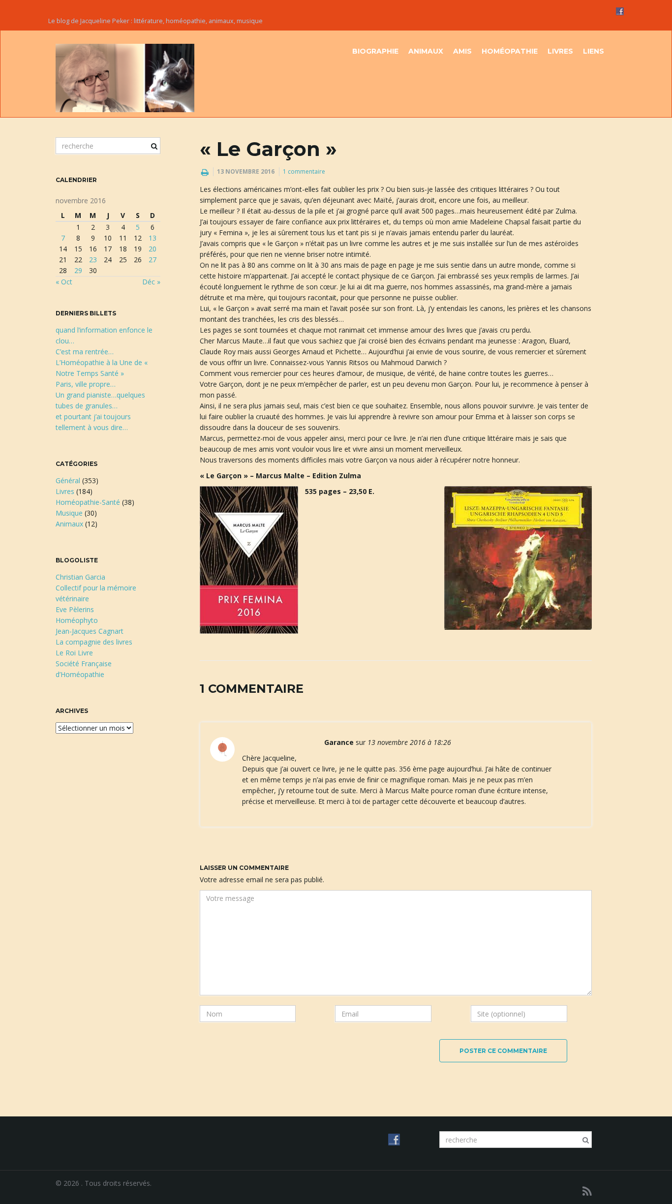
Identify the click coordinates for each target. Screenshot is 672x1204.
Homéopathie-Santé (88, 502)
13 (152, 238)
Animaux (425, 51)
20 (152, 248)
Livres (560, 51)
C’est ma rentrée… (85, 351)
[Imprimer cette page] (205, 172)
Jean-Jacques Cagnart (89, 631)
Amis (462, 51)
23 (93, 259)
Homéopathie (510, 51)
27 (152, 259)
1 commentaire (304, 171)
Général (68, 480)
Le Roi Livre (74, 652)
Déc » (151, 281)
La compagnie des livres (94, 642)
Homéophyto (77, 620)
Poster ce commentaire (503, 1050)
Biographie (375, 51)
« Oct (64, 281)
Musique (69, 513)
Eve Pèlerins (75, 609)
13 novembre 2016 (246, 171)
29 (78, 270)
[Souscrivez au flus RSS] (587, 1191)
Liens (593, 51)
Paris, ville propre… (86, 384)
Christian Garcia (80, 577)
